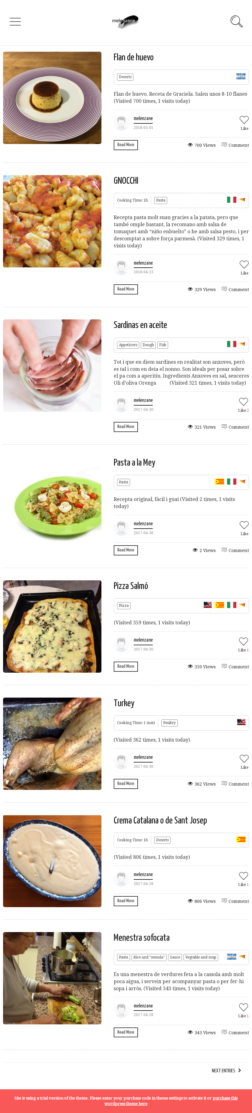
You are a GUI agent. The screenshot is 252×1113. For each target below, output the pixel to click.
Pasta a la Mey (134, 462)
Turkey (124, 703)
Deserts (125, 77)
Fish (162, 345)
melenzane (143, 118)
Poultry (169, 723)
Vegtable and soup (200, 957)
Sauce (175, 957)
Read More (125, 144)
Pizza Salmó (131, 586)
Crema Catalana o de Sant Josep (160, 820)
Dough (148, 345)
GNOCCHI (126, 181)
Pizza (124, 605)
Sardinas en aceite (140, 325)
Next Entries (223, 1071)
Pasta (160, 200)
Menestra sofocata (142, 938)
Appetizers (128, 345)
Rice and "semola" (149, 957)
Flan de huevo (134, 57)
